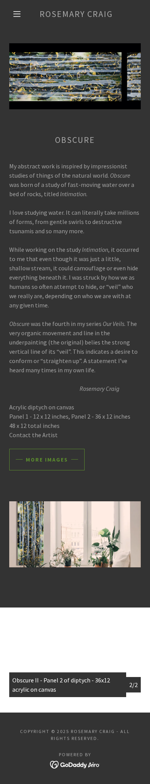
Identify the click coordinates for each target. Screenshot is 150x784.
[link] (76, 14)
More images (47, 459)
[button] (17, 14)
